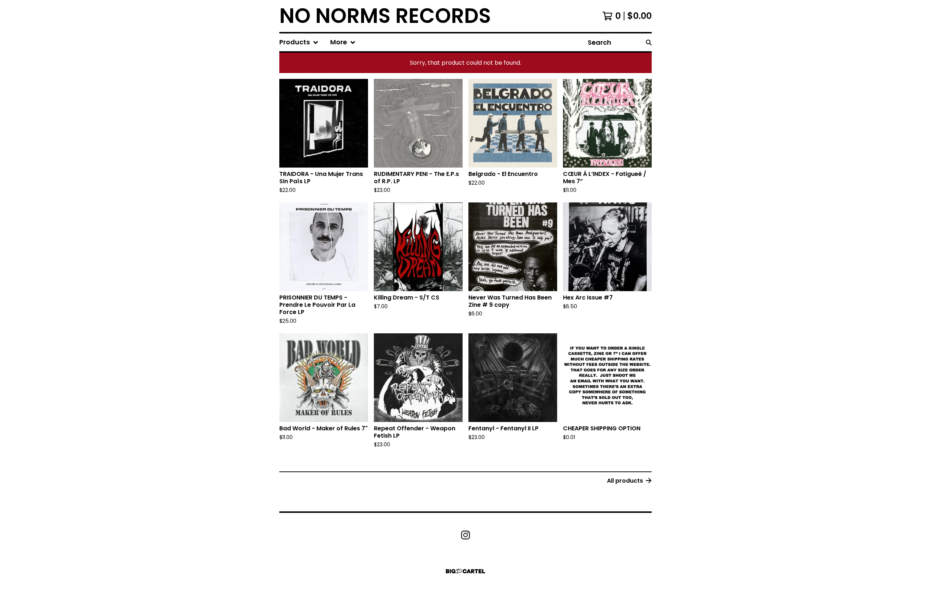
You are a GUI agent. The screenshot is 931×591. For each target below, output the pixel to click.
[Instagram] (465, 535)
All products (625, 481)
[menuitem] (299, 42)
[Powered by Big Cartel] (465, 571)
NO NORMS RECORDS (385, 16)
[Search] (649, 42)
